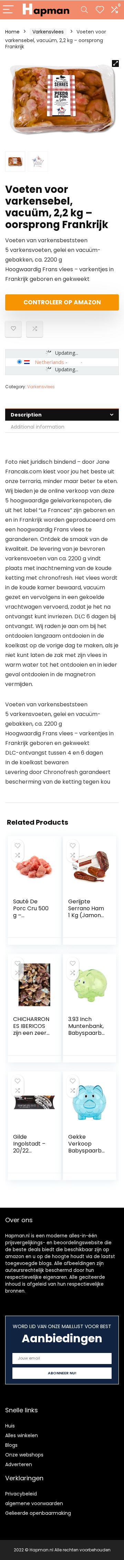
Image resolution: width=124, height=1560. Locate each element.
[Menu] (8, 10)
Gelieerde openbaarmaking (38, 1513)
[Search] (84, 10)
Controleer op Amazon (62, 302)
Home (12, 31)
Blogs (11, 1445)
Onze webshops (24, 1454)
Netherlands (49, 362)
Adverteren (18, 1464)
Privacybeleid (21, 1493)
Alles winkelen (21, 1435)
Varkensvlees (48, 31)
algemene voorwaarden (34, 1503)
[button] (115, 63)
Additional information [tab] (37, 426)
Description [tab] (26, 414)
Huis (10, 1425)
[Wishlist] (100, 10)
